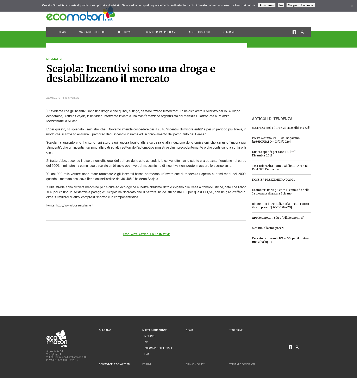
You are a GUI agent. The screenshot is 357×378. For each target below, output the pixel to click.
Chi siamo (229, 32)
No (281, 5)
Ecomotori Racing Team (160, 32)
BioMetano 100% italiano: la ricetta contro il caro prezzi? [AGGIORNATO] (280, 205)
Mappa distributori (92, 32)
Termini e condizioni (242, 364)
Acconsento (267, 5)
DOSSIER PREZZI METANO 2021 (273, 179)
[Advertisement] (235, 13)
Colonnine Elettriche (158, 348)
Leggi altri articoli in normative (146, 234)
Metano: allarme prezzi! (268, 228)
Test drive (124, 32)
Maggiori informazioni (300, 5)
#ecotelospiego (199, 32)
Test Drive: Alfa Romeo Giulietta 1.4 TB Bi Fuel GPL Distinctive (280, 167)
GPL (146, 342)
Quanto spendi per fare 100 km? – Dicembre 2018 (275, 153)
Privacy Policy (195, 364)
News (62, 32)
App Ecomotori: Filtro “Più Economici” (278, 217)
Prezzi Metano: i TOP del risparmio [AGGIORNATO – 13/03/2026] (276, 139)
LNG (146, 354)
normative (54, 59)
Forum (146, 364)
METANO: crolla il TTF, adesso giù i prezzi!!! (281, 128)
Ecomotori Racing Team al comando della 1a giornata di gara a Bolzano (280, 191)
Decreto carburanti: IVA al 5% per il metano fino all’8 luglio (281, 240)
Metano (149, 336)
